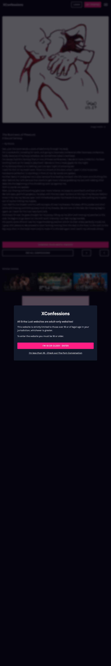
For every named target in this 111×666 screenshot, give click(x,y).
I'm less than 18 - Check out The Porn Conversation (55, 353)
